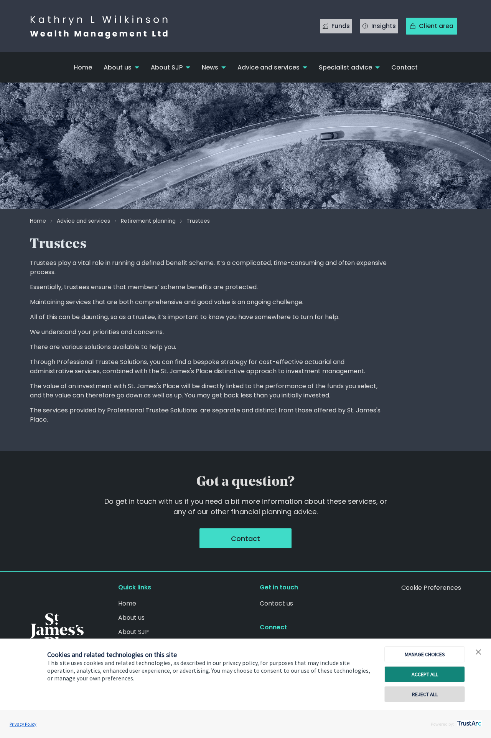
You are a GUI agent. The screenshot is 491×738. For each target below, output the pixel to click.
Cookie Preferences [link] (431, 587)
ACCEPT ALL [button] (425, 674)
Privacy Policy (23, 724)
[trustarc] (468, 721)
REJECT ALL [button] (425, 694)
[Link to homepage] (106, 26)
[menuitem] (83, 67)
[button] (478, 652)
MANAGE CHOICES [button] (425, 654)
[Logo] (57, 631)
